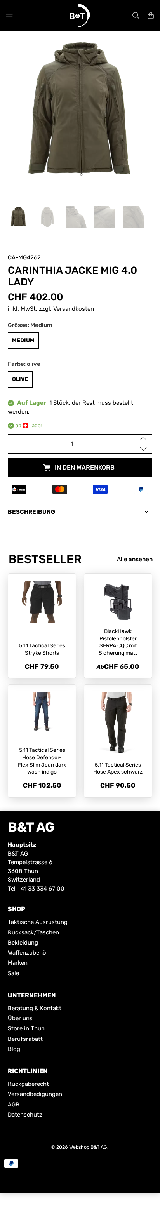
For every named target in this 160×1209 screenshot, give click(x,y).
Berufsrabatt (25, 1038)
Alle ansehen (135, 559)
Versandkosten (73, 308)
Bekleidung (23, 942)
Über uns (20, 1018)
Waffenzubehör (28, 952)
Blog (14, 1048)
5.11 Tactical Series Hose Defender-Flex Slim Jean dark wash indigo (42, 761)
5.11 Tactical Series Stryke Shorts (42, 649)
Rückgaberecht (28, 1083)
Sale (13, 973)
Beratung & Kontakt (34, 1008)
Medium (23, 340)
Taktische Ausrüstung (38, 921)
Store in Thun (26, 1028)
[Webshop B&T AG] (80, 15)
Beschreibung (31, 511)
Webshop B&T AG (88, 1147)
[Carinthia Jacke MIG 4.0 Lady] (80, 111)
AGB (13, 1104)
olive (20, 379)
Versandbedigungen (35, 1094)
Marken (18, 962)
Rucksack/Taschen (33, 932)
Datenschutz (25, 1114)
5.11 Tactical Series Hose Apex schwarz (118, 769)
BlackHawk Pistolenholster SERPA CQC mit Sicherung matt (118, 642)
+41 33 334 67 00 (40, 888)
